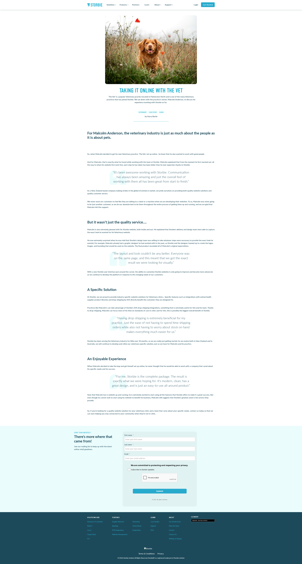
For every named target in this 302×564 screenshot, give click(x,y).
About (157, 5)
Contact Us (173, 534)
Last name (128, 444)
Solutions (110, 5)
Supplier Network (118, 521)
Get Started (208, 4)
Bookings (115, 526)
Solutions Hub (93, 517)
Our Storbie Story (175, 521)
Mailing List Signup (175, 538)
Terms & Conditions (146, 554)
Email (126, 454)
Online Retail (136, 526)
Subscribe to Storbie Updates (142, 470)
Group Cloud (91, 534)
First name (128, 435)
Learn (147, 5)
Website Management (119, 534)
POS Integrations (118, 530)
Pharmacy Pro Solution (95, 521)
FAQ (152, 530)
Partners (135, 5)
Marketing (136, 521)
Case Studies (155, 521)
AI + (88, 538)
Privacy (160, 554)
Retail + (89, 526)
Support (168, 5)
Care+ (89, 530)
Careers (171, 530)
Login (196, 5)
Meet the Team (174, 526)
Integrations (136, 530)
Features (123, 5)
